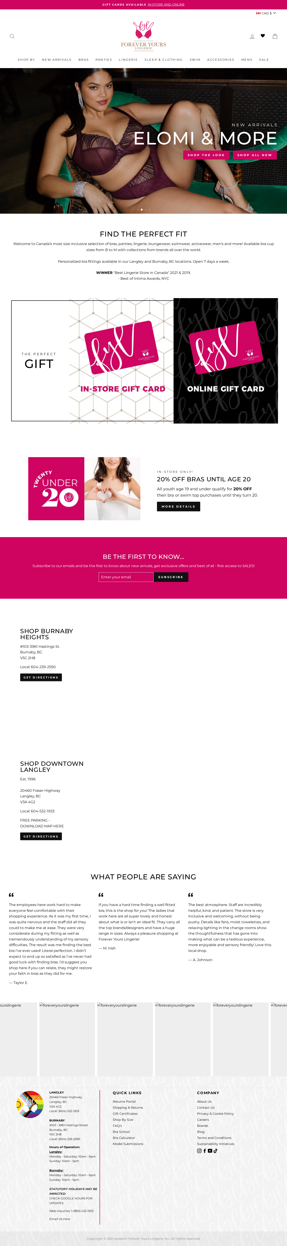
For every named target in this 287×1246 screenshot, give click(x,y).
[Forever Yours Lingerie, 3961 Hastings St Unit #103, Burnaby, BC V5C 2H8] (143, 655)
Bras (83, 59)
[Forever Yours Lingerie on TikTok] (215, 1150)
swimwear (181, 244)
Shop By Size (123, 1120)
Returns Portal (124, 1102)
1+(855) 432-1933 (82, 1211)
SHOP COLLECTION (70, 154)
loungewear (159, 244)
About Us (204, 1102)
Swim (195, 59)
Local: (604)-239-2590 (64, 1139)
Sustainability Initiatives (215, 1144)
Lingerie (128, 59)
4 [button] (149, 210)
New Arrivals (57, 59)
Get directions (41, 677)
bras (113, 244)
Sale (264, 59)
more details (179, 506)
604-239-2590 (43, 667)
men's (218, 244)
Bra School (121, 1132)
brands (162, 250)
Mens (246, 59)
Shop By (26, 59)
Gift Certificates (125, 1114)
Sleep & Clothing (164, 59)
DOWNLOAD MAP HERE (42, 826)
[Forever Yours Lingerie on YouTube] (210, 1150)
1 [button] (138, 210)
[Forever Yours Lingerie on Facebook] (205, 1150)
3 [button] (145, 210)
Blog (201, 1132)
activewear (201, 244)
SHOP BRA (25, 154)
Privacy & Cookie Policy (215, 1114)
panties (125, 244)
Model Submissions (128, 1144)
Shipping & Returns (128, 1108)
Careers (203, 1120)
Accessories (221, 59)
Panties (104, 59)
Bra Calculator (124, 1138)
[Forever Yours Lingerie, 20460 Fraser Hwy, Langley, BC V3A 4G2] (143, 800)
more (237, 244)
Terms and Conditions (214, 1138)
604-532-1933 (42, 811)
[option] (143, 4)
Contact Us (206, 1108)
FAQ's (117, 1126)
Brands (202, 1126)
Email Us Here (59, 1219)
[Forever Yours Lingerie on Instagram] (199, 1150)
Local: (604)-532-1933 (64, 1111)
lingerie (140, 244)
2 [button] (142, 210)
